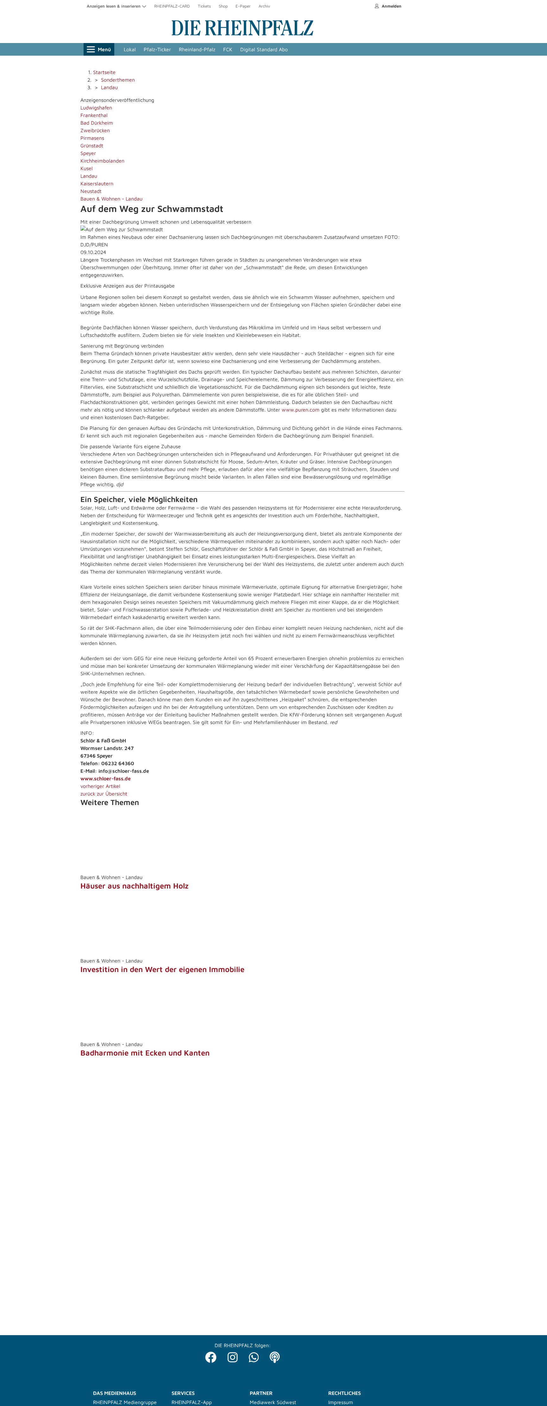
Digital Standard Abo (264, 49)
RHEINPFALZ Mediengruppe (125, 1402)
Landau (109, 87)
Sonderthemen (118, 80)
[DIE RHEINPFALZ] (242, 34)
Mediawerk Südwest (273, 1402)
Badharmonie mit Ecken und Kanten (145, 1052)
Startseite (104, 72)
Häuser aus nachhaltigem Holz (134, 885)
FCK (227, 49)
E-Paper (243, 6)
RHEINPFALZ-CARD (172, 6)
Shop (223, 6)
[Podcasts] (275, 1355)
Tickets (204, 6)
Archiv (264, 6)
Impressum (340, 1402)
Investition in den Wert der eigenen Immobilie (162, 969)
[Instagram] (232, 1355)
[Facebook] (210, 1355)
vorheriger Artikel (100, 786)
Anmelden (390, 6)
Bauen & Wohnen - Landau (111, 198)
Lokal (130, 49)
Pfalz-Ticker (157, 49)
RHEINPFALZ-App (192, 1402)
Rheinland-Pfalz (197, 49)
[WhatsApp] (254, 1355)
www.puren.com (301, 409)
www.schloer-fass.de (105, 778)
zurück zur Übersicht (103, 793)
